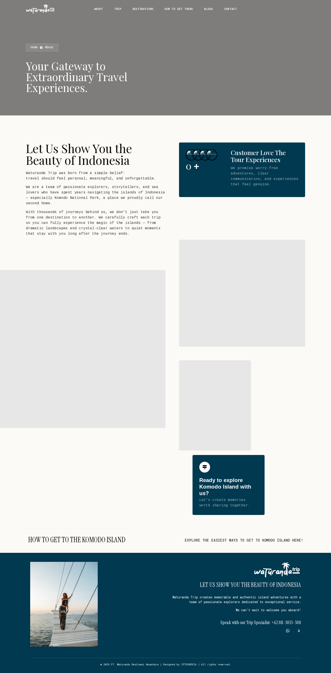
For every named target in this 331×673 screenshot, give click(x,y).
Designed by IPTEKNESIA (180, 664)
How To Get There (179, 9)
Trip (117, 9)
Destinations (143, 9)
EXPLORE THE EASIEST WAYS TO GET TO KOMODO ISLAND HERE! (244, 540)
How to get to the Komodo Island (76, 539)
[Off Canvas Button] (301, 9)
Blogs (208, 9)
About (98, 9)
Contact (230, 9)
